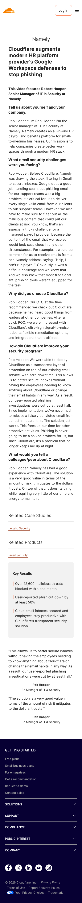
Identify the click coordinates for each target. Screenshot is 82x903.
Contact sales (14, 792)
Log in (63, 10)
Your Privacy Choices (29, 892)
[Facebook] (8, 868)
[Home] (9, 10)
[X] (18, 868)
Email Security (18, 555)
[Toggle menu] (77, 10)
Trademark (55, 892)
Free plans (12, 759)
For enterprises (15, 772)
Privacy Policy (50, 882)
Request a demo (16, 786)
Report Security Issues (44, 887)
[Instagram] (48, 868)
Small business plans (19, 765)
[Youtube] (38, 868)
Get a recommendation (20, 779)
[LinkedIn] (28, 868)
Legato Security (19, 528)
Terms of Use (16, 887)
